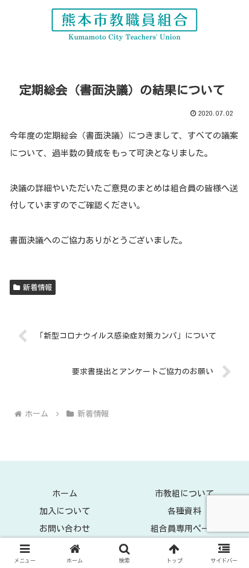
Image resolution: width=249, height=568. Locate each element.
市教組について (184, 493)
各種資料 (184, 511)
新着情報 (37, 287)
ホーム (64, 493)
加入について (64, 511)
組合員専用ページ (184, 528)
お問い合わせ (64, 528)
